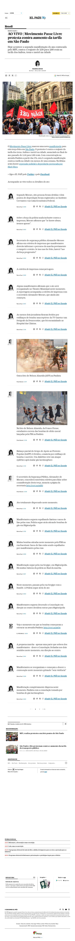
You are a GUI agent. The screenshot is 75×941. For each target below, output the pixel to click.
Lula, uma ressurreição (16, 846)
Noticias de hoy (52, 925)
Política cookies (40, 923)
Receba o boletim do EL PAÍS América (20, 724)
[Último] (45, 709)
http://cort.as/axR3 (34, 485)
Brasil (9, 26)
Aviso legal (33, 923)
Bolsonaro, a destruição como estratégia (21, 842)
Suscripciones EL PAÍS (24, 925)
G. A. (24, 750)
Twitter (30, 174)
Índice (46, 925)
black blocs (13, 166)
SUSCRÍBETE (56, 13)
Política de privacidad (50, 923)
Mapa (57, 923)
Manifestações (12, 31)
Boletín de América (12, 881)
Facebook (45, 174)
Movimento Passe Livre (21, 146)
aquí (45, 771)
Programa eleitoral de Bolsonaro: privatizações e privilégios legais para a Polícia (34, 855)
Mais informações (12, 771)
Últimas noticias (10, 839)
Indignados (51, 763)
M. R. (21, 750)
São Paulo (29, 149)
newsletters (10, 877)
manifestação (55, 146)
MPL (9, 763)
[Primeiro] (30, 709)
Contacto (18, 923)
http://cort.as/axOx (52, 627)
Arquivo (42, 877)
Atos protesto (32, 763)
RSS (43, 925)
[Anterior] (32, 709)
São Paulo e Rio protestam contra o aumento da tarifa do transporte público (43, 747)
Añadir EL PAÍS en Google (63, 75)
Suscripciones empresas (36, 925)
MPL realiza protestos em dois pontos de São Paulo (42, 733)
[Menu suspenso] (6, 17)
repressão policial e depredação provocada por (41, 164)
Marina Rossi (37, 69)
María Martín (29, 750)
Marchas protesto (42, 763)
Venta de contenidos (26, 923)
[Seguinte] (43, 709)
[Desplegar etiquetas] (66, 763)
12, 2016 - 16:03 (40, 70)
